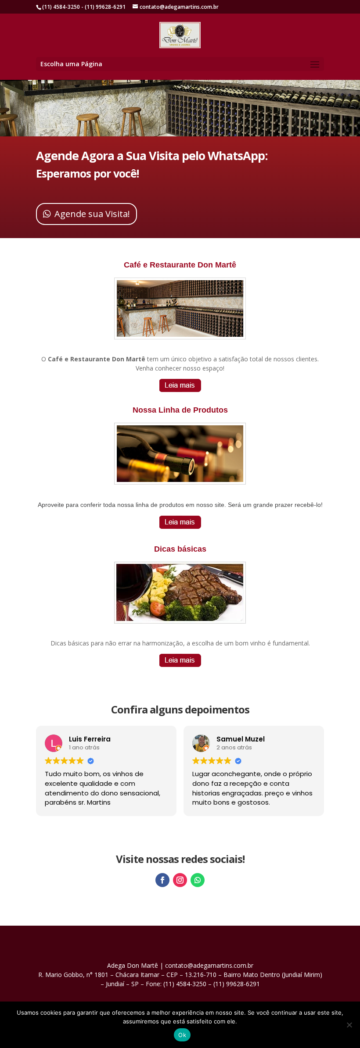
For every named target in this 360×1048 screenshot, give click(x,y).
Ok (182, 1034)
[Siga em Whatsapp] (198, 880)
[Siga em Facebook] (162, 880)
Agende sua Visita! (92, 214)
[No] (349, 1024)
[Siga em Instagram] (180, 880)
